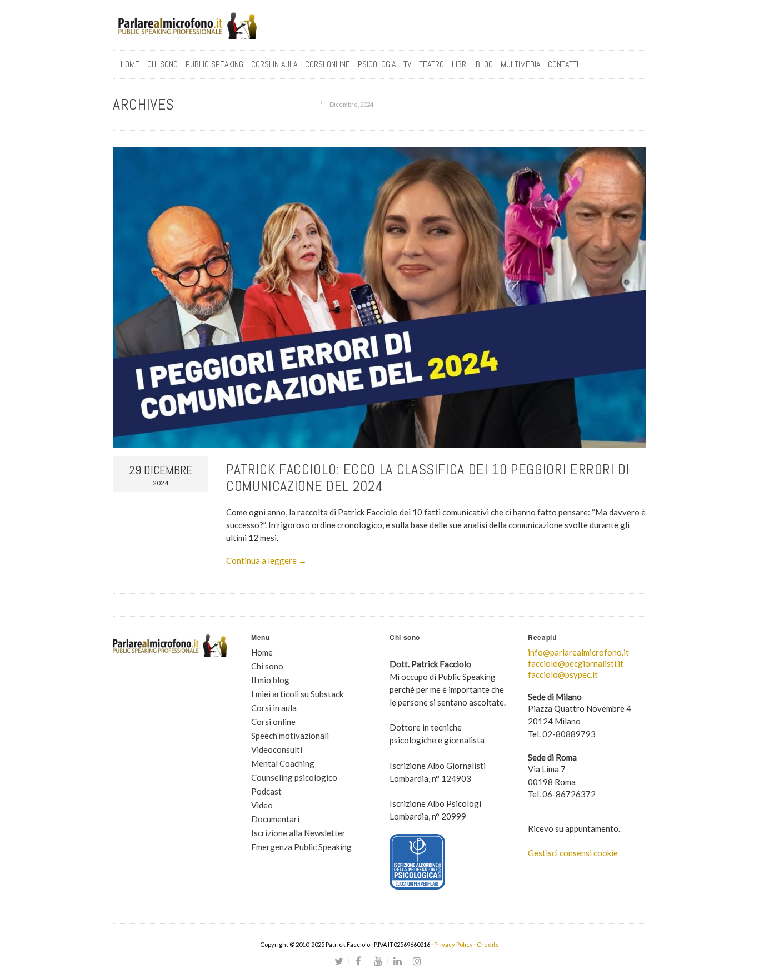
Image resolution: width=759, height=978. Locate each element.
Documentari (275, 819)
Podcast (266, 791)
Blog (484, 64)
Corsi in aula (274, 708)
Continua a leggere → (266, 560)
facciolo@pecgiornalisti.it (575, 663)
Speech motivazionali (290, 736)
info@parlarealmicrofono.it (578, 652)
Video (262, 805)
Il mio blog (270, 680)
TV (407, 64)
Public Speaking (214, 64)
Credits (488, 944)
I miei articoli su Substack (297, 694)
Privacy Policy (453, 944)
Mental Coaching (282, 763)
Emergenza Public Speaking (301, 847)
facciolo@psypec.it (563, 674)
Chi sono (162, 64)
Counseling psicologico (294, 777)
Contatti (563, 64)
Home (130, 64)
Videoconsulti (276, 749)
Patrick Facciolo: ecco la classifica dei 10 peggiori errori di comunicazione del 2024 (428, 477)
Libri (460, 64)
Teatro (431, 64)
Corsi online (273, 722)
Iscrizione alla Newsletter (298, 833)
